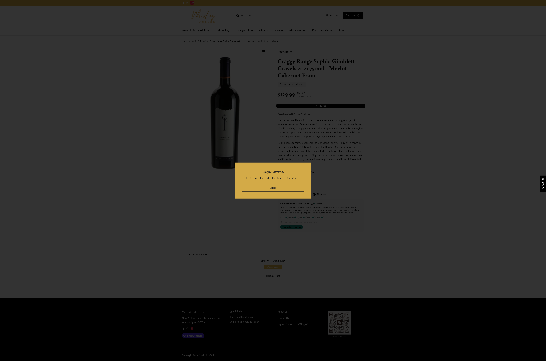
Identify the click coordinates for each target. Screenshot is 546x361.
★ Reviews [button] (543, 183)
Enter (273, 187)
